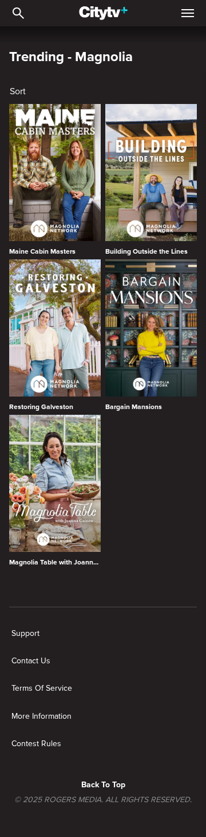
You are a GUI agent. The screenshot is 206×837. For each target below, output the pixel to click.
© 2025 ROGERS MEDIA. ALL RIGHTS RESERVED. (103, 799)
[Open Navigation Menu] (188, 13)
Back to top (103, 785)
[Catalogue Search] (18, 13)
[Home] (103, 13)
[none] (25, 633)
